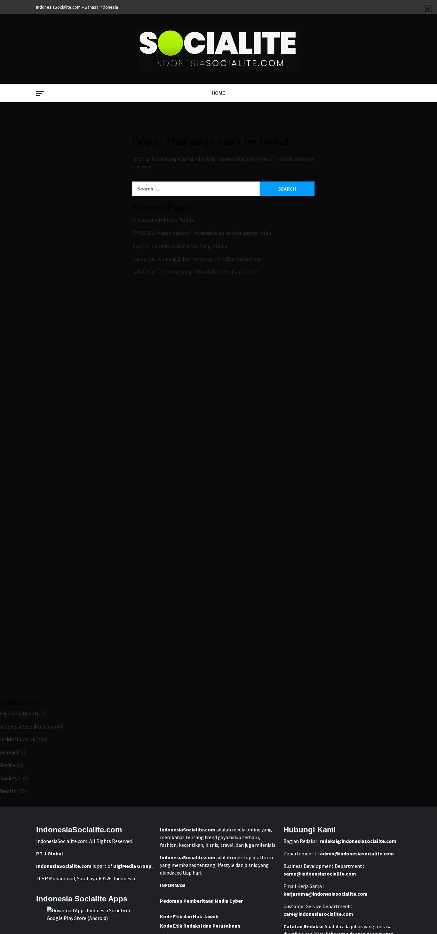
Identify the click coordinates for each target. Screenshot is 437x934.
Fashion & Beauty (19, 713)
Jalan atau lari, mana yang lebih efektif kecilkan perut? (195, 271)
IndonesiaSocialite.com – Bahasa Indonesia (77, 7)
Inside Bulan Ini (17, 739)
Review (8, 765)
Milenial (9, 752)
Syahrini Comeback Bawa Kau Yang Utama (179, 245)
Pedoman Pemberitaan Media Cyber (201, 901)
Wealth (8, 791)
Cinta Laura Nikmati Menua (163, 219)
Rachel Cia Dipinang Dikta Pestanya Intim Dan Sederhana (197, 258)
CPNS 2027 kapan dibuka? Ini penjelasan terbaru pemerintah (201, 232)
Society (9, 778)
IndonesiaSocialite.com (27, 726)
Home (218, 93)
